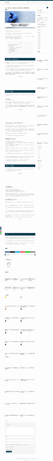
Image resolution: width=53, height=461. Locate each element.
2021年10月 (39, 41)
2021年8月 (39, 44)
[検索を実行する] (47, 7)
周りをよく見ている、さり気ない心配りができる (15, 47)
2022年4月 (39, 32)
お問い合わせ (18, 458)
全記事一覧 (39, 167)
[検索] (47, 0)
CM (38, 150)
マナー (39, 154)
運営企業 (33, 458)
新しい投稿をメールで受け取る (9, 449)
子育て (39, 156)
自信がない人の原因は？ (12, 49)
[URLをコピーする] (32, 252)
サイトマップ (39, 164)
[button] (7, 252)
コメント (7, 426)
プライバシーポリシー (29, 458)
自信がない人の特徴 (11, 45)
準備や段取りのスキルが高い (13, 48)
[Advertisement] (20, 82)
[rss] (46, 0)
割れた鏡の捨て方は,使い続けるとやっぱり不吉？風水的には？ (42, 27)
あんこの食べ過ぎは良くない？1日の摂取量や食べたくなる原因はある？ (42, 18)
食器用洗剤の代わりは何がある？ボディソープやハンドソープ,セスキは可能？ (42, 24)
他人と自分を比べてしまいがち (13, 51)
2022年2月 (39, 35)
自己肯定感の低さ (12, 50)
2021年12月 (39, 38)
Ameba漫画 (39, 148)
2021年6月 (39, 47)
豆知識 (6, 9)
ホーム (35, 458)
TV (38, 151)
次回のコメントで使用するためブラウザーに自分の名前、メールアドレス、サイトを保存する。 (17, 444)
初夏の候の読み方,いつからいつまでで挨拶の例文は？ (42, 20)
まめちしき (7, 2)
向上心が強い (11, 46)
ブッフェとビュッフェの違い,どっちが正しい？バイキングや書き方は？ (42, 22)
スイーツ (39, 153)
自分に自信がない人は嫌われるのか (13, 44)
